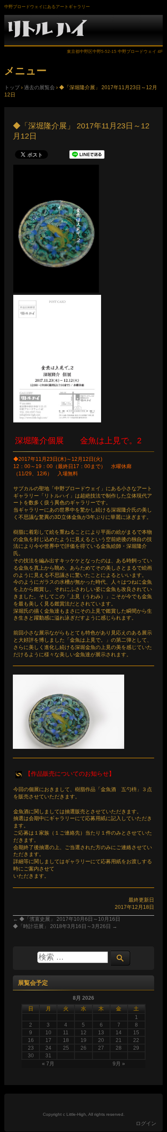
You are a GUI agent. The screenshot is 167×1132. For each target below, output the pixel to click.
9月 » (119, 1064)
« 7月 (48, 1064)
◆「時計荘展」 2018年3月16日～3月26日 (65, 926)
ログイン (146, 1123)
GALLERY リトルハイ (83, 30)
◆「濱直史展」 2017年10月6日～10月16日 (66, 919)
